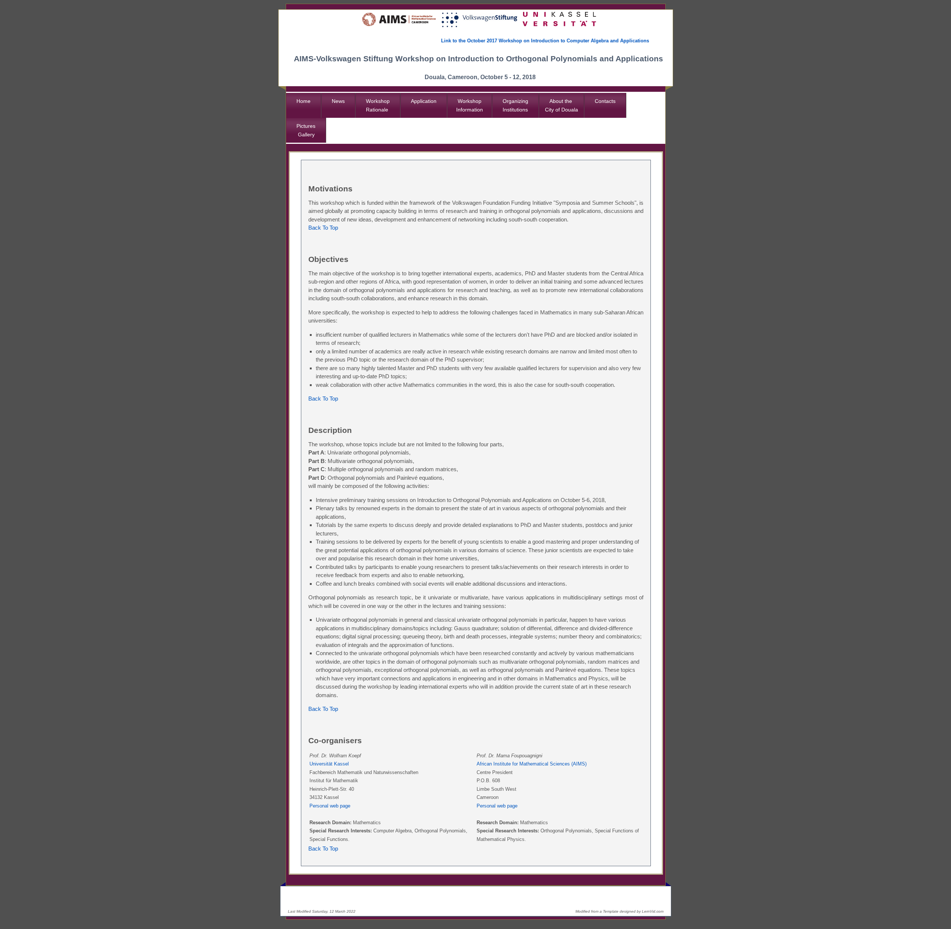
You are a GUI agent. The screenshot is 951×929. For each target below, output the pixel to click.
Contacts (605, 101)
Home (303, 101)
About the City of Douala (561, 105)
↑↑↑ (651, 894)
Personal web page (329, 806)
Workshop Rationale (377, 105)
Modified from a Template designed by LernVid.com (619, 911)
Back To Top (323, 227)
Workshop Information (469, 105)
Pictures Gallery (306, 130)
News (338, 101)
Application (423, 101)
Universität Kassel (329, 764)
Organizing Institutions (515, 105)
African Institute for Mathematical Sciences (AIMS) (532, 764)
